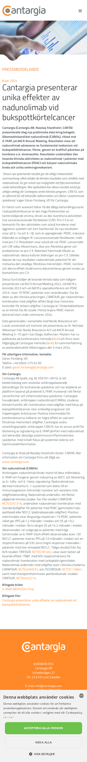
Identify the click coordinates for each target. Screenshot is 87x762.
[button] (43, 754)
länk (56, 338)
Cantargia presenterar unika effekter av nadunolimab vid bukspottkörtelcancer (39, 602)
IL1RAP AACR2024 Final (18, 589)
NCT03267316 (12, 503)
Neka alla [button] (43, 742)
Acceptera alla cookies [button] (43, 728)
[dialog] (43, 726)
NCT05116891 (72, 569)
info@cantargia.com (48, 685)
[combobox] (81, 695)
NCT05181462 (42, 551)
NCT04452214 (26, 578)
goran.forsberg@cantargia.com (33, 367)
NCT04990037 (28, 569)
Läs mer (8, 717)
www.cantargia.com (15, 461)
